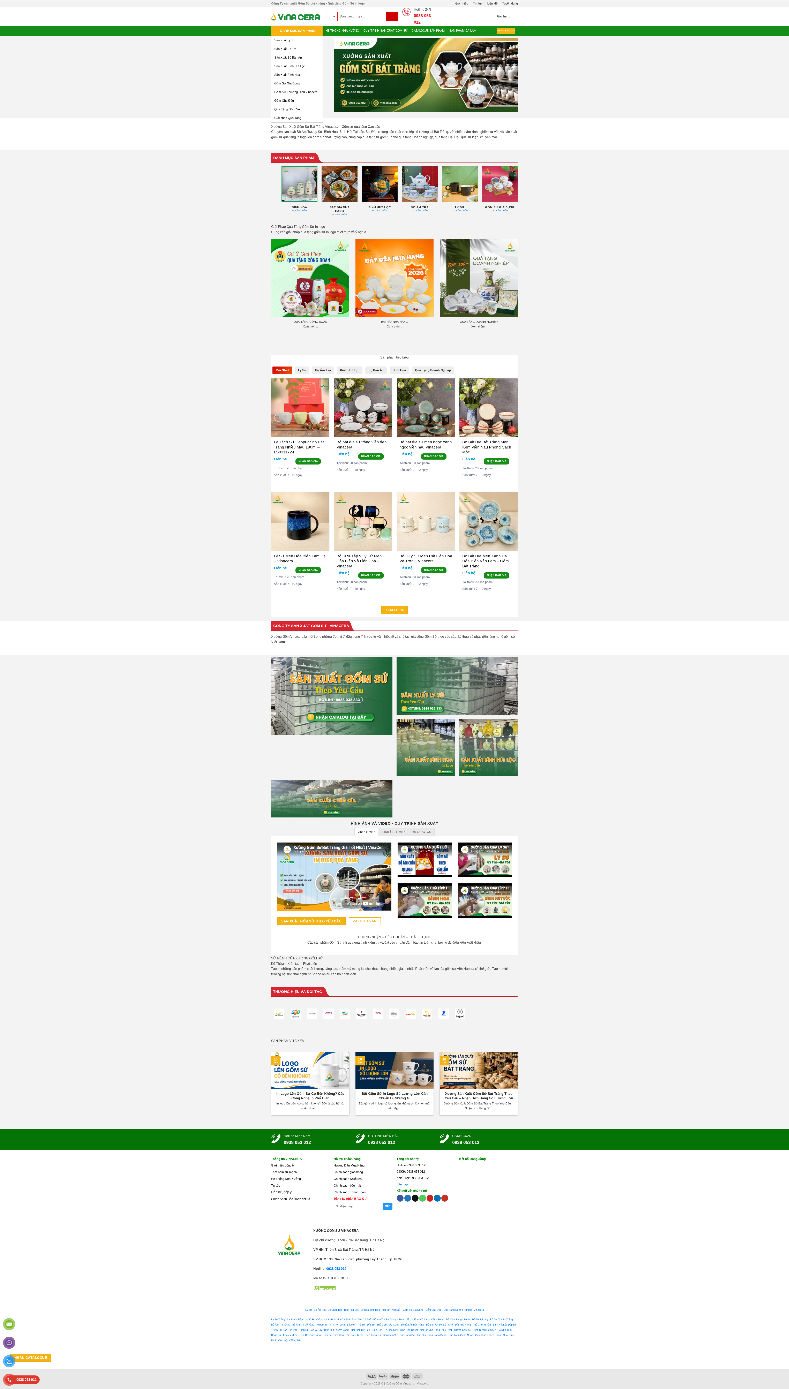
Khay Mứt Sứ (290, 1335)
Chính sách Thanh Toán (350, 1192)
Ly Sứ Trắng (278, 1319)
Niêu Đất (447, 1330)
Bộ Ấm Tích (405, 1319)
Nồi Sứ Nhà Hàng (430, 1330)
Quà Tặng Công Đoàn (434, 1335)
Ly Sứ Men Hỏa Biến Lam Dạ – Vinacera (300, 558)
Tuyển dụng (510, 3)
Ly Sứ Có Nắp (295, 1319)
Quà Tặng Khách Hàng (488, 1335)
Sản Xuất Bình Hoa (287, 74)
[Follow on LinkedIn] (437, 1198)
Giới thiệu (461, 3)
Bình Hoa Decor (409, 1330)
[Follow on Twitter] (407, 1198)
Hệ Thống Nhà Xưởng (342, 30)
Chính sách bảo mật (347, 1185)
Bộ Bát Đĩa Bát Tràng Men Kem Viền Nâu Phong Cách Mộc (486, 447)
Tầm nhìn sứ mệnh (284, 1172)
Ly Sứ (308, 1309)
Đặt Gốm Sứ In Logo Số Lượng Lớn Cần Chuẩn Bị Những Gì (395, 1096)
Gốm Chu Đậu (284, 100)
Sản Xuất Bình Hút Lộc (289, 66)
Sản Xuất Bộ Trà (285, 49)
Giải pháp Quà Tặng (287, 118)
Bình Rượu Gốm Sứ (484, 1330)
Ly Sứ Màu (330, 1319)
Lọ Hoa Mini (391, 1330)
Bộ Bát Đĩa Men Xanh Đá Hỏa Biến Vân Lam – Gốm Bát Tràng (485, 561)
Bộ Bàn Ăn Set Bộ (436, 1324)
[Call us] (422, 1198)
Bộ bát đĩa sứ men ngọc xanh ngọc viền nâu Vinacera (425, 444)
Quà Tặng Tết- (293, 1340)
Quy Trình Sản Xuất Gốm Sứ (385, 30)
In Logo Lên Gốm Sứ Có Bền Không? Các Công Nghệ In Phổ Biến (310, 1096)
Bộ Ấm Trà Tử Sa (280, 1324)
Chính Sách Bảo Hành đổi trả (290, 1199)
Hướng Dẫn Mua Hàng (349, 1165)
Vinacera (478, 1309)
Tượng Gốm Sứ (462, 1330)
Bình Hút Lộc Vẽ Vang (336, 1330)
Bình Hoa (377, 1330)
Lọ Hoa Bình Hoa (370, 1309)
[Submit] (392, 16)
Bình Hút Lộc (351, 1309)
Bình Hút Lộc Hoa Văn (285, 1330)
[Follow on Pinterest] (430, 1198)
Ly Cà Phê (344, 1319)
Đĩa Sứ (371, 1324)
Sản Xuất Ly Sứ (284, 40)
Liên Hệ (492, 3)
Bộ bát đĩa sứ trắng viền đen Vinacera (362, 444)
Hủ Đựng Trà (323, 1324)
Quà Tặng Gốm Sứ (287, 109)
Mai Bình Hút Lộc (360, 1330)
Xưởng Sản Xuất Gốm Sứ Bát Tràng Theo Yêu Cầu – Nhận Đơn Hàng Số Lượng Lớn (479, 1096)
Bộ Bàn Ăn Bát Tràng (412, 1324)
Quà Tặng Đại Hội (410, 1335)
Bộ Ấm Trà (320, 1309)
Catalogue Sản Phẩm (428, 30)
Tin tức (478, 3)
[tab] (282, 370)
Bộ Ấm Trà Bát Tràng (385, 1319)
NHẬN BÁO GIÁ (308, 461)
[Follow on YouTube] (444, 1198)
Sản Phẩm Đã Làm (462, 30)
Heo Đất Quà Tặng (310, 1335)
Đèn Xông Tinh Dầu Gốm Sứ (382, 1335)
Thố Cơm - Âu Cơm (388, 1324)
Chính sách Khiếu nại (348, 1178)
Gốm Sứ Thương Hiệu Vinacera (295, 92)
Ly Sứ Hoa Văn (313, 1319)
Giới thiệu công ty (283, 1165)
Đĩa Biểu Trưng (354, 1335)
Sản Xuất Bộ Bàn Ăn (288, 57)
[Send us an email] (415, 1198)
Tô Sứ (361, 1324)
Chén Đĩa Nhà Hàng (459, 1324)
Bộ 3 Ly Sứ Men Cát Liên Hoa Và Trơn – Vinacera (425, 558)
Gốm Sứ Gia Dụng (287, 83)
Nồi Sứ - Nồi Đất (391, 1309)
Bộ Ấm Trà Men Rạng (450, 1319)
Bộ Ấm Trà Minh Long (476, 1319)
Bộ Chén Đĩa (335, 1309)
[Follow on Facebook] (400, 1198)
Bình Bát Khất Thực (333, 1335)
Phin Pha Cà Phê (361, 1319)
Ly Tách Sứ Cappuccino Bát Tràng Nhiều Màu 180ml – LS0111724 (299, 447)
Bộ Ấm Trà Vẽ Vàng (303, 1324)
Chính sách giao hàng (348, 1172)
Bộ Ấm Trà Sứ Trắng (501, 1319)
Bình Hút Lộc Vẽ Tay (311, 1330)
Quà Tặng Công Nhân (461, 1335)
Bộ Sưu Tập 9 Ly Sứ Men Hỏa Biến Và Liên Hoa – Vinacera (359, 561)
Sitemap (402, 1184)
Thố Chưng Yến (482, 1324)
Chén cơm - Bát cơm (344, 1324)
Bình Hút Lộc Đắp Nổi (505, 1324)
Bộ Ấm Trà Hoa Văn (424, 1319)
